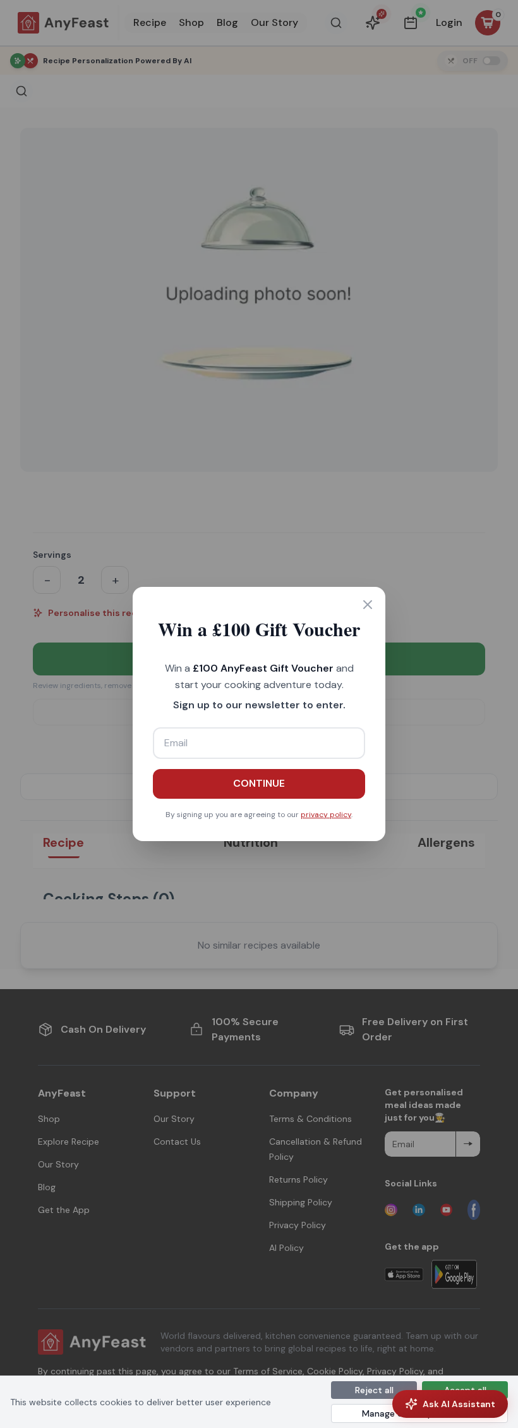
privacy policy (326, 814)
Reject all (374, 1390)
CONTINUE (259, 783)
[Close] (367, 604)
